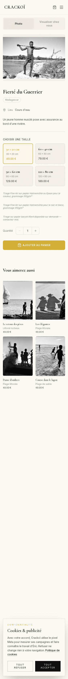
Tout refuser (20, 666)
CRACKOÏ (14, 7)
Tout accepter (48, 666)
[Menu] (61, 7)
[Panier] (54, 7)
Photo (18, 23)
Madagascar (11, 99)
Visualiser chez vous (49, 23)
